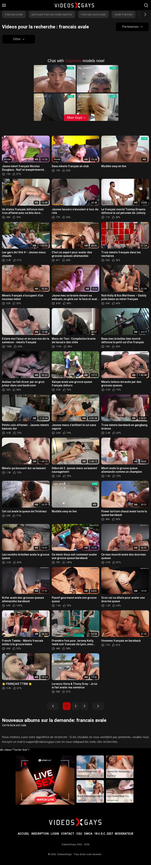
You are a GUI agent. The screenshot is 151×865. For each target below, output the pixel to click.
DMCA (88, 833)
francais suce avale (93, 14)
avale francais (124, 14)
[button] (141, 14)
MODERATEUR (124, 833)
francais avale (14, 14)
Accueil (23, 833)
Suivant (98, 706)
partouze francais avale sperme (52, 14)
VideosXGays (64, 854)
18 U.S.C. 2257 (103, 833)
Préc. (53, 706)
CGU (79, 833)
